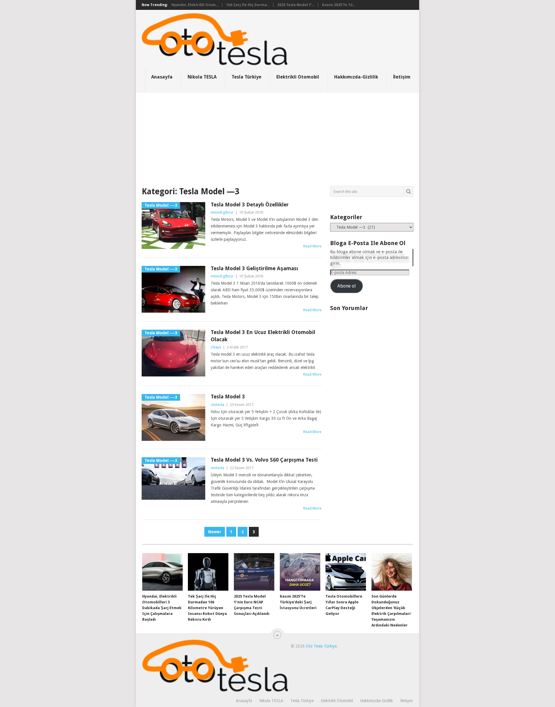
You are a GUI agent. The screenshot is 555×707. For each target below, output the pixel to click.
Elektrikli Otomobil (297, 77)
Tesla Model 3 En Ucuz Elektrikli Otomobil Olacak (263, 335)
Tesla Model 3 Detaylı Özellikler (250, 205)
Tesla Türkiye (246, 77)
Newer (214, 531)
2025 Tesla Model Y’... (295, 5)
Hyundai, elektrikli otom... (194, 5)
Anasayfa (162, 77)
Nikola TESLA (202, 77)
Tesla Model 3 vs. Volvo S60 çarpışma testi (264, 460)
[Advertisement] (277, 135)
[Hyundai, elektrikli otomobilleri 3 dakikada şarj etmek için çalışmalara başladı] (162, 572)
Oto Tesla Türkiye (321, 646)
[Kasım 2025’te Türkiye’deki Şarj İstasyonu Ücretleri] (300, 572)
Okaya (216, 347)
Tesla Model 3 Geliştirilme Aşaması (254, 268)
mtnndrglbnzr (222, 212)
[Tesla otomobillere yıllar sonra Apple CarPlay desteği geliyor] (345, 572)
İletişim (401, 77)
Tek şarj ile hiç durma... (247, 5)
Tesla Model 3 (228, 396)
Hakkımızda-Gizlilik (356, 77)
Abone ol (346, 286)
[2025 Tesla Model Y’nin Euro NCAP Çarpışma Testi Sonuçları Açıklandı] (254, 572)
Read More (312, 246)
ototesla (217, 404)
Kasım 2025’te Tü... (338, 5)
